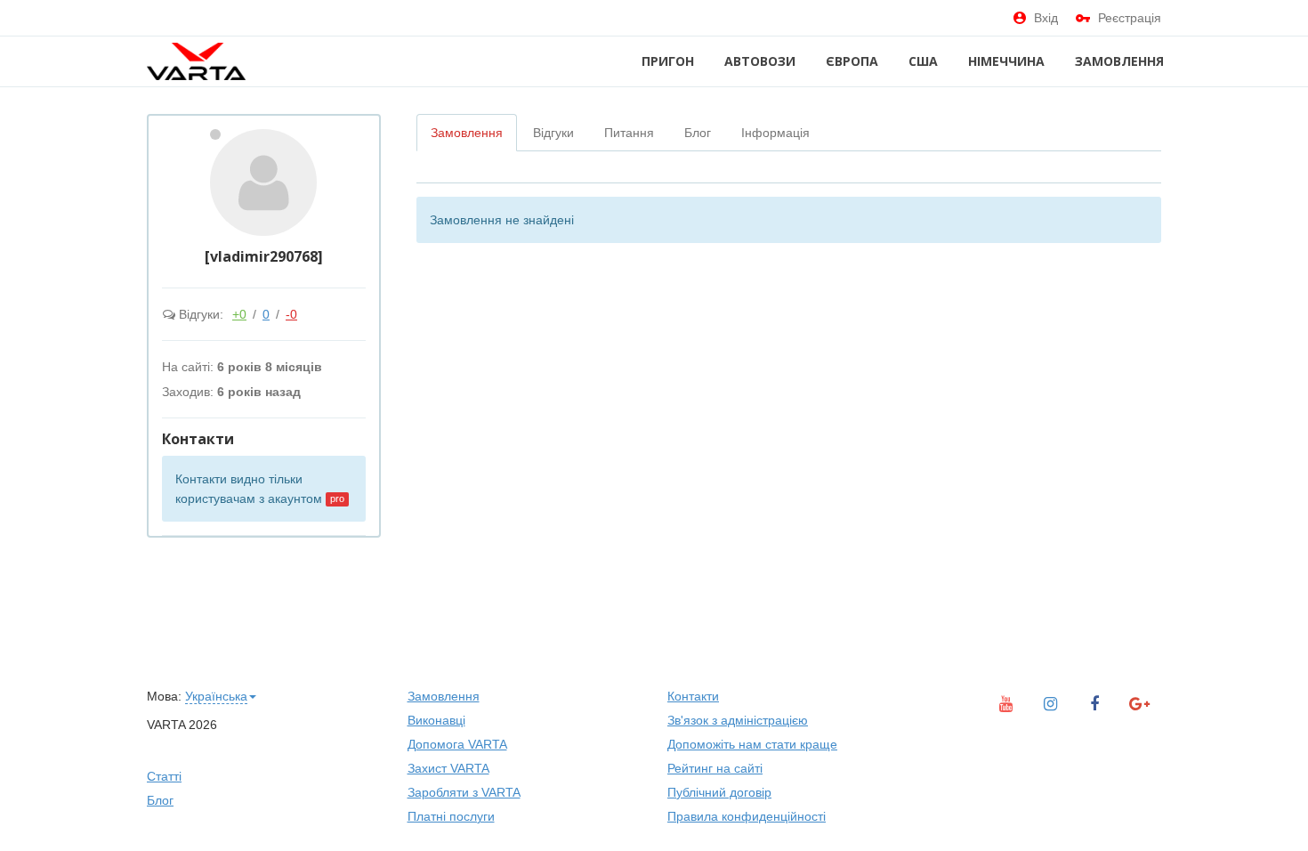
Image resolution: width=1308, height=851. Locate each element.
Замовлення (1119, 61)
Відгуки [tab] (553, 133)
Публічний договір (719, 792)
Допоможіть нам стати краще (752, 744)
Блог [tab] (697, 133)
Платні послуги (451, 816)
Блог (160, 800)
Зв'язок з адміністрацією (737, 720)
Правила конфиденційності (746, 816)
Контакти (693, 696)
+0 (239, 314)
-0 (291, 314)
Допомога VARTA (457, 744)
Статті (164, 776)
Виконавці (436, 720)
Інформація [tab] (775, 133)
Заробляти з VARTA (464, 792)
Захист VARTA (448, 768)
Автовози (759, 61)
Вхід (1046, 18)
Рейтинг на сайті (715, 768)
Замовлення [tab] (467, 133)
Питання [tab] (629, 133)
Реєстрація (1129, 18)
